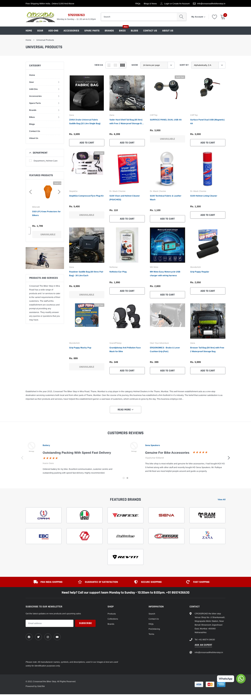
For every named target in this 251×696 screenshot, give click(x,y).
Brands (109, 30)
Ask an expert (203, 645)
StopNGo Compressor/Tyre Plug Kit (86, 196)
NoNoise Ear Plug (118, 272)
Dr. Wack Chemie (117, 191)
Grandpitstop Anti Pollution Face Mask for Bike (125, 349)
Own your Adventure (159, 343)
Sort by (184, 65)
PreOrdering (154, 629)
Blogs (134, 30)
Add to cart (87, 143)
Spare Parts (92, 30)
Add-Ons (53, 30)
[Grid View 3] (115, 65)
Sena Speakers (152, 445)
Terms (151, 634)
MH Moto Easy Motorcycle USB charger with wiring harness (165, 274)
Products (112, 614)
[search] (181, 17)
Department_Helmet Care (46, 161)
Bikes (122, 30)
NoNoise (113, 267)
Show (134, 65)
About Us (167, 30)
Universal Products (45, 40)
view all (221, 499)
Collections (113, 619)
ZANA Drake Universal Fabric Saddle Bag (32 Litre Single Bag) (84, 122)
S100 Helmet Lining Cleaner (203, 196)
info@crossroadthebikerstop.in (211, 3)
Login (167, 4)
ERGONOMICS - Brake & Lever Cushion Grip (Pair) (165, 349)
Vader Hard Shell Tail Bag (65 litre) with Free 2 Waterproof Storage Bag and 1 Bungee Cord (126, 122)
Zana (71, 115)
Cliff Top (153, 115)
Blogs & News (150, 3)
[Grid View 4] (122, 65)
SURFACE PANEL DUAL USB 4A (166, 120)
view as (98, 65)
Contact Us (150, 30)
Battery (46, 445)
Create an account (181, 4)
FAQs (137, 3)
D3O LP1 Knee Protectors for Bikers (43, 213)
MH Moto (154, 267)
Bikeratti (33, 207)
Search (152, 614)
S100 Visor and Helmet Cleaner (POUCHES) (124, 198)
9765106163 (76, 15)
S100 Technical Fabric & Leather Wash (165, 198)
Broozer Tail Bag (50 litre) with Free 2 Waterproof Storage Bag (207, 349)
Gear (40, 30)
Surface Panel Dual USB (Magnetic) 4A (207, 122)
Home (29, 30)
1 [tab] (123, 478)
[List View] (109, 65)
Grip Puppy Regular (199, 272)
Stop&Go (73, 191)
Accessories (71, 30)
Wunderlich (195, 267)
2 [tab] (127, 478)
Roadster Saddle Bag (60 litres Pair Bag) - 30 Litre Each (86, 274)
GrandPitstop (115, 343)
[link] (86, 93)
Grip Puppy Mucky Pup (80, 347)
